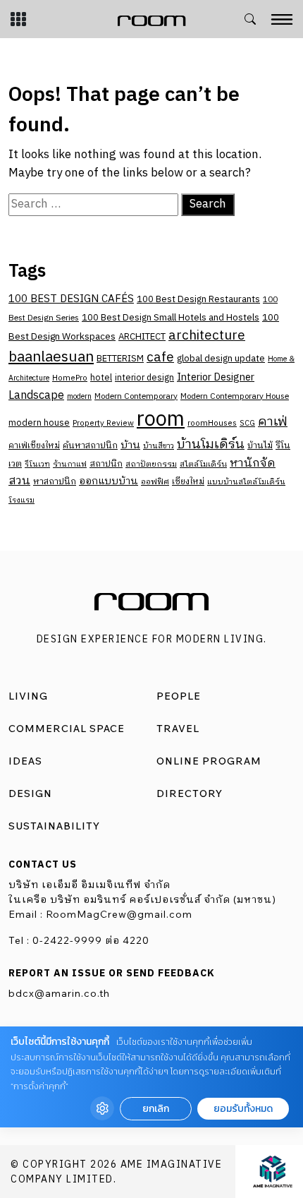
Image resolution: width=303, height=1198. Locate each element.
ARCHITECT (142, 337)
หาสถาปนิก (54, 481)
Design (30, 793)
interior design (144, 378)
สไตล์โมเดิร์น (203, 464)
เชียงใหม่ (188, 481)
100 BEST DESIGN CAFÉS (71, 299)
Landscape (36, 395)
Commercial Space (66, 728)
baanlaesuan (51, 357)
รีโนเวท (37, 464)
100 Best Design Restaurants (198, 299)
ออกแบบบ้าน (108, 481)
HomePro (69, 378)
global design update (221, 358)
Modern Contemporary (136, 396)
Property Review (103, 423)
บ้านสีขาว (158, 446)
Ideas (25, 761)
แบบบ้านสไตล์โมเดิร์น (246, 482)
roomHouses (212, 423)
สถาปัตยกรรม (151, 464)
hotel (101, 378)
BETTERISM (120, 359)
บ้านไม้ (260, 445)
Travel (177, 728)
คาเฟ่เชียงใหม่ (34, 446)
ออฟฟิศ (155, 482)
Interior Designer (215, 377)
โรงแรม (21, 500)
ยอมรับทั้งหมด (243, 1108)
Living (28, 696)
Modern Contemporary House (234, 396)
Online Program (208, 761)
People (178, 696)
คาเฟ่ (272, 422)
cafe (160, 358)
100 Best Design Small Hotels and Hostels (170, 317)
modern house (39, 423)
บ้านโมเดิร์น (211, 444)
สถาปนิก (106, 464)
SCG (247, 423)
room (161, 419)
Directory (189, 793)
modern (79, 396)
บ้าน (130, 445)
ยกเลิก (155, 1108)
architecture (206, 336)
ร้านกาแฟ (70, 464)
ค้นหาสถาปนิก (90, 445)
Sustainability (54, 826)
